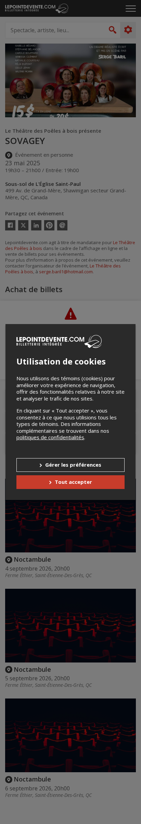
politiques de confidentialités (50, 437)
